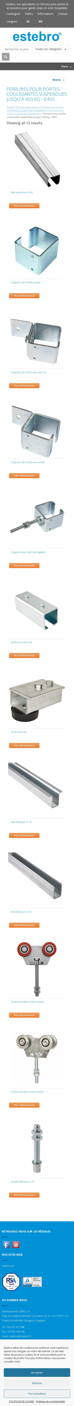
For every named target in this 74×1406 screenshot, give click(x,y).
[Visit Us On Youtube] (15, 1244)
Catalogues (13, 14)
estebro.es (8, 1266)
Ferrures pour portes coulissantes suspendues (35, 112)
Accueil (10, 107)
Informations (46, 14)
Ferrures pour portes (27, 107)
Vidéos (29, 14)
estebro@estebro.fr (20, 1336)
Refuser (37, 1383)
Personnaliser (37, 1393)
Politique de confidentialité (50, 1401)
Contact (63, 14)
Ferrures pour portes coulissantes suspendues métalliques (35, 108)
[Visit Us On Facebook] (6, 1244)
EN (40, 21)
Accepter (37, 1372)
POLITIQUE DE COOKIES (21, 1401)
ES (28, 21)
